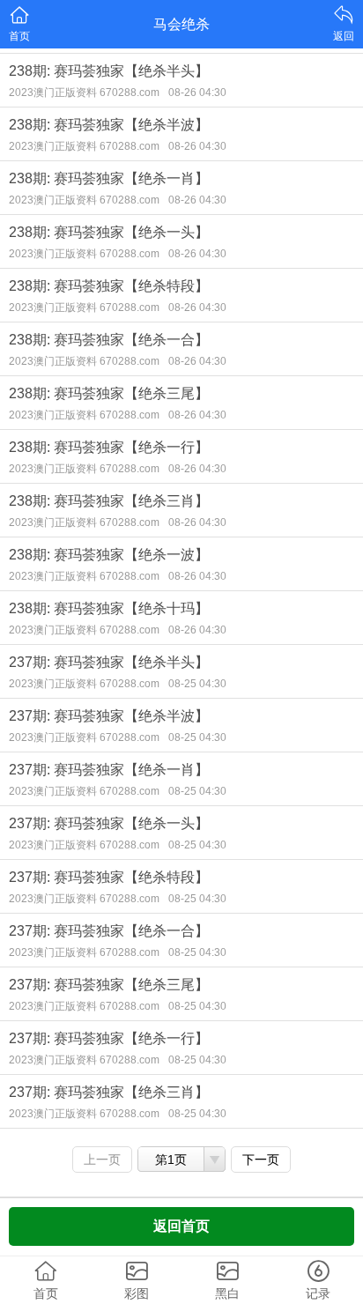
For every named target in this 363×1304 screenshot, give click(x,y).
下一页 (260, 1159)
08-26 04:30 (197, 92)
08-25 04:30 (197, 684)
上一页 (102, 1159)
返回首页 (181, 1226)
